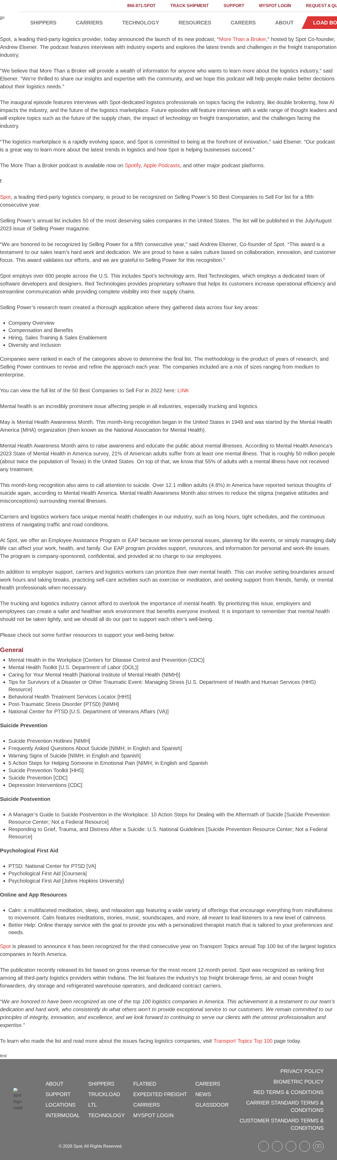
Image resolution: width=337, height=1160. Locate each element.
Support (234, 5)
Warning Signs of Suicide (37, 756)
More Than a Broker (242, 39)
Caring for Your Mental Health (43, 675)
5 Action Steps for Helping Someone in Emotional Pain (71, 763)
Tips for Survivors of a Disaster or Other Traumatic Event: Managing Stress (96, 682)
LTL (92, 1105)
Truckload (104, 1094)
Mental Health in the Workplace (45, 660)
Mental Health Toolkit (32, 667)
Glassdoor (212, 1105)
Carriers (89, 23)
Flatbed (144, 1084)
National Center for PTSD (38, 711)
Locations (61, 1105)
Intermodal (63, 1115)
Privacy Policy (302, 1071)
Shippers (43, 23)
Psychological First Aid (34, 873)
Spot (5, 197)
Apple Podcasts (161, 165)
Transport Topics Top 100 (243, 1041)
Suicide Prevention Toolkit (38, 770)
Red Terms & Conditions (289, 1092)
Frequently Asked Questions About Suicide (58, 748)
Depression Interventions (37, 785)
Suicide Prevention (30, 778)
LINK (183, 390)
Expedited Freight (160, 1094)
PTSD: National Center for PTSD (46, 866)
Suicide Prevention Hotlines (40, 741)
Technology (140, 23)
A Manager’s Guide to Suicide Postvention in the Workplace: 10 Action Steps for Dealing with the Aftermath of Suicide (145, 814)
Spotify (133, 165)
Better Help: (22, 925)
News (203, 1094)
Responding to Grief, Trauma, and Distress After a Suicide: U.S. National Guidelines (106, 829)
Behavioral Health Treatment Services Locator (62, 697)
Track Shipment (189, 5)
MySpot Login (275, 5)
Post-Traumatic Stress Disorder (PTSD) (54, 704)
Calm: (15, 910)
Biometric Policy (299, 1082)
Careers (243, 23)
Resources (195, 23)
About (284, 23)
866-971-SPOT (141, 5)
